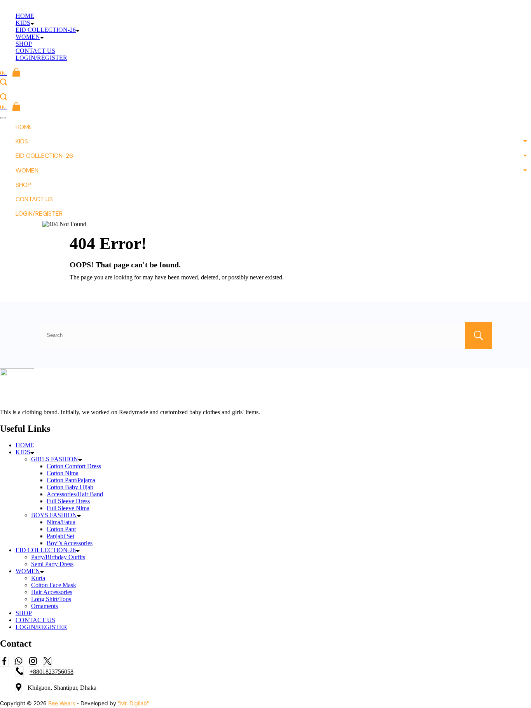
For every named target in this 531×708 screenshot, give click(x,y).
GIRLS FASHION (54, 459)
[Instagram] (33, 662)
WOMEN (28, 36)
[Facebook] (4, 662)
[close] (3, 118)
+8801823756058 (51, 671)
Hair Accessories (51, 592)
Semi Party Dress (52, 564)
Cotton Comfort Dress (74, 466)
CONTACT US (35, 50)
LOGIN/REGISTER (41, 57)
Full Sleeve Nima (68, 508)
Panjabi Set (60, 536)
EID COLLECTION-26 (46, 29)
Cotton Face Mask (53, 585)
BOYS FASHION (54, 515)
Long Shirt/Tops (51, 599)
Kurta (38, 578)
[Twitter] (47, 662)
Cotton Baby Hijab (70, 487)
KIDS (23, 22)
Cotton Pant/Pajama (71, 480)
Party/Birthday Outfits (58, 557)
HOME (25, 15)
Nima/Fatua (61, 522)
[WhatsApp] (18, 662)
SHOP (24, 43)
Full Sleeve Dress (68, 501)
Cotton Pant (61, 529)
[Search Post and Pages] (3, 81)
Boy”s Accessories (70, 543)
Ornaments (44, 606)
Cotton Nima (63, 473)
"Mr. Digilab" (133, 703)
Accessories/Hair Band (75, 494)
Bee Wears (61, 703)
